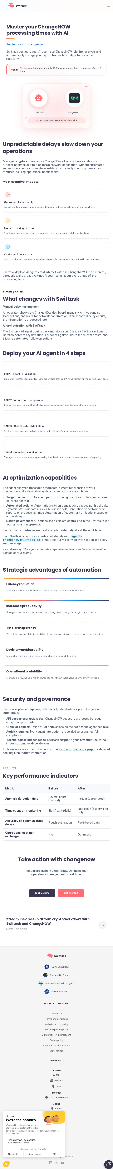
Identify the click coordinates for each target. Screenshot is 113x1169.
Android (58, 1108)
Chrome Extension (58, 1097)
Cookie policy (56, 1040)
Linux (58, 1086)
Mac (58, 1074)
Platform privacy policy (56, 1029)
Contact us (56, 1013)
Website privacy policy (56, 1024)
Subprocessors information (56, 1045)
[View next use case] (102, 925)
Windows (58, 1080)
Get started (71, 893)
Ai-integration (15, 44)
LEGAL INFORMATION (56, 1003)
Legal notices (56, 1050)
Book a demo (42, 893)
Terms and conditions (56, 1018)
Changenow (35, 44)
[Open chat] (108, 1164)
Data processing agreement (56, 1034)
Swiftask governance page (76, 749)
